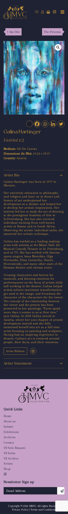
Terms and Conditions (43, 509)
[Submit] (60, 490)
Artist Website (15, 351)
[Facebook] (37, 124)
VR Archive (11, 458)
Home (7, 416)
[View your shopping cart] (48, 12)
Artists (8, 463)
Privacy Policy (20, 509)
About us (10, 421)
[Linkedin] (53, 124)
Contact (9, 442)
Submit (8, 426)
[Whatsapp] (45, 124)
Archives (10, 437)
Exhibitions (11, 432)
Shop (7, 469)
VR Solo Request (14, 448)
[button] (58, 47)
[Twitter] (61, 124)
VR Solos (9, 453)
